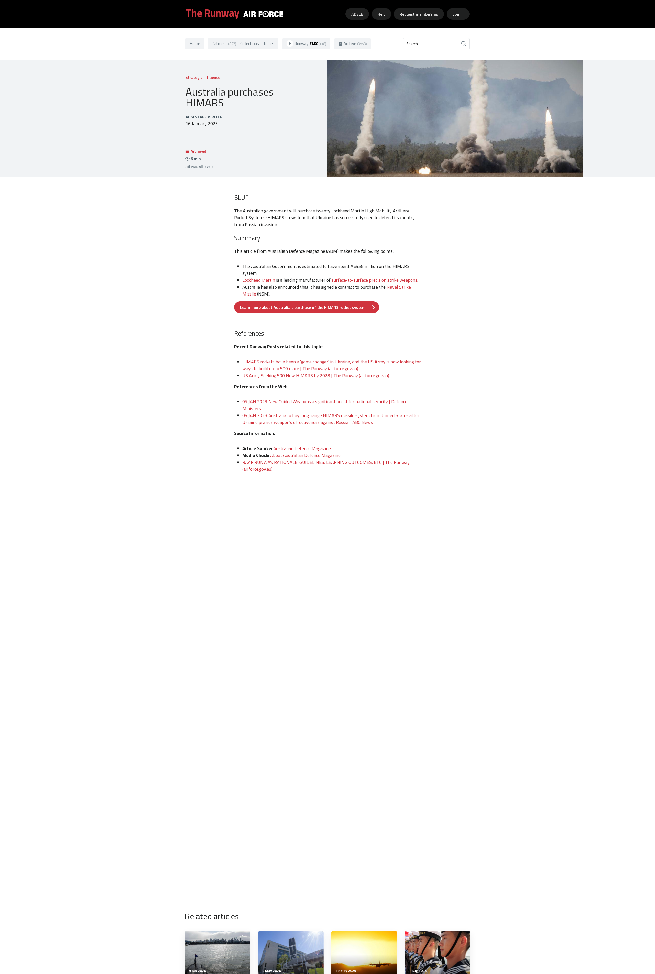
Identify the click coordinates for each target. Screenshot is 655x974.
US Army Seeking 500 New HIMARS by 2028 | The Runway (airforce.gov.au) (315, 375)
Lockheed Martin (259, 280)
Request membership (419, 14)
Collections (249, 43)
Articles (224, 43)
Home (195, 43)
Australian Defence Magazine (302, 448)
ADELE (357, 14)
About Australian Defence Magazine (306, 455)
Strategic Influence (202, 77)
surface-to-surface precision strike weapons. (375, 280)
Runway (310, 43)
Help (381, 14)
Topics (268, 43)
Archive (355, 43)
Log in (458, 14)
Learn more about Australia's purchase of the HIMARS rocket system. (303, 307)
